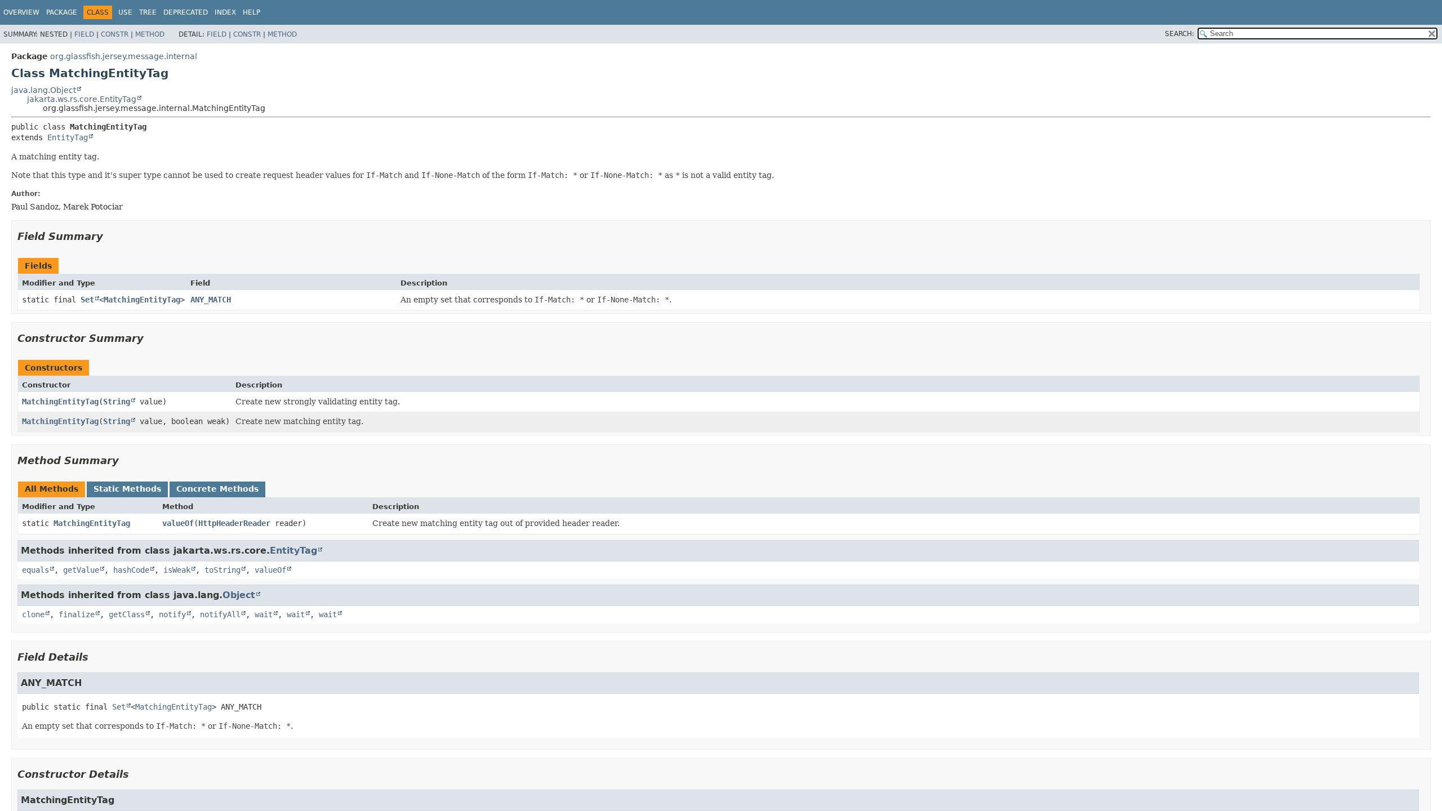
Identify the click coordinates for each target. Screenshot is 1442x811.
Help (251, 12)
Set (87, 299)
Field (84, 34)
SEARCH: (1179, 34)
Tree (148, 12)
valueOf (178, 523)
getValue (81, 569)
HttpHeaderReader (234, 523)
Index (225, 12)
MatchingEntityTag (142, 299)
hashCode (131, 569)
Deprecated (185, 12)
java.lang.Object (43, 90)
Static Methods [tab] (127, 488)
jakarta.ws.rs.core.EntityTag (81, 99)
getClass (127, 614)
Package (61, 12)
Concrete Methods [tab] (217, 488)
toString (222, 569)
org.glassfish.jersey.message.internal (123, 56)
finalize (77, 614)
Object (238, 595)
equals (35, 569)
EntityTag (67, 137)
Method (149, 34)
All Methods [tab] (51, 488)
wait (264, 614)
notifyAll (220, 614)
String (116, 401)
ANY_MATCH (210, 299)
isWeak (176, 569)
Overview (21, 12)
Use (125, 12)
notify (172, 614)
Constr (114, 34)
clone (33, 614)
